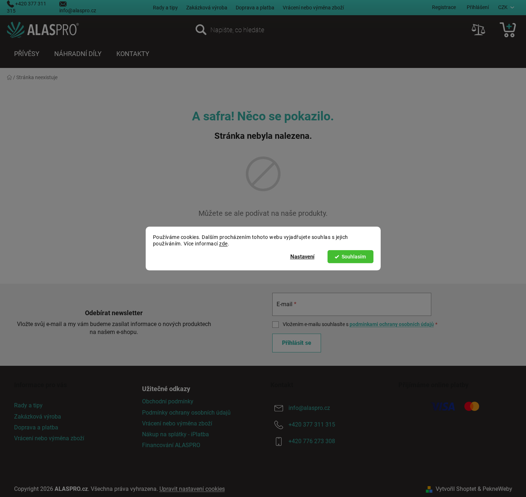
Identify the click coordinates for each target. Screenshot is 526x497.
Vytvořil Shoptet (456, 488)
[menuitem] (27, 54)
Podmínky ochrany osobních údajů (186, 412)
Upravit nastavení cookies (192, 488)
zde (223, 244)
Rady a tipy (165, 7)
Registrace (444, 7)
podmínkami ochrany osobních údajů (392, 324)
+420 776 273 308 (311, 441)
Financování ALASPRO (171, 445)
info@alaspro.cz (77, 10)
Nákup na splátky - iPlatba (175, 434)
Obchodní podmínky (167, 401)
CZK (503, 7)
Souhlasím (354, 257)
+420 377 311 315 (311, 424)
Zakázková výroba (206, 7)
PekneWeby (497, 488)
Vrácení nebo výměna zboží (313, 7)
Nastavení (302, 256)
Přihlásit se (296, 342)
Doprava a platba (255, 7)
